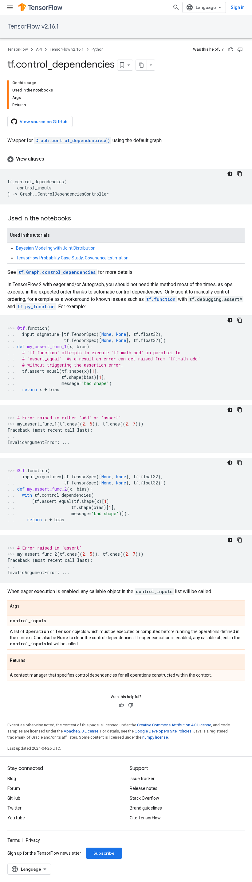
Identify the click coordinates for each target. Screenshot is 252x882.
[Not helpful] (240, 49)
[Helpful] (230, 49)
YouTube (16, 817)
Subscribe (104, 853)
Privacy (33, 840)
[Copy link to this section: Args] (26, 606)
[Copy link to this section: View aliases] (50, 159)
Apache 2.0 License (81, 731)
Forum (13, 788)
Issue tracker (142, 778)
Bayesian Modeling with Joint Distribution (56, 248)
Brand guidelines (146, 808)
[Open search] (176, 7)
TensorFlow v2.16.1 (33, 26)
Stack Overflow (144, 798)
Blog (11, 778)
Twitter (14, 808)
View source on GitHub (44, 121)
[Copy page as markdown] (141, 65)
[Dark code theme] (230, 174)
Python (98, 49)
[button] (126, 159)
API (39, 49)
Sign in (238, 7)
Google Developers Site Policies (163, 731)
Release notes (143, 788)
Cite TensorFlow (145, 817)
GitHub (13, 798)
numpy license (155, 737)
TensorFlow (17, 49)
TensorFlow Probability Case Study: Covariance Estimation (72, 257)
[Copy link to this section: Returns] (32, 660)
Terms (13, 840)
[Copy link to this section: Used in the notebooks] (77, 219)
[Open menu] (10, 7)
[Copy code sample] (240, 174)
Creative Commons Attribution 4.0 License (174, 725)
